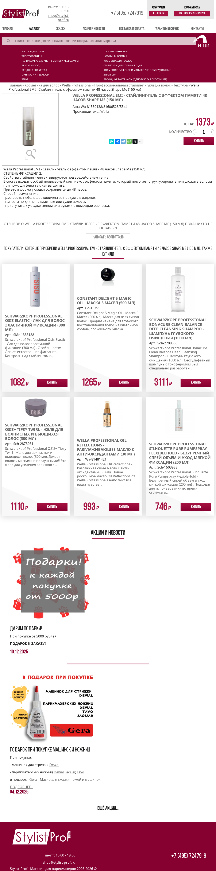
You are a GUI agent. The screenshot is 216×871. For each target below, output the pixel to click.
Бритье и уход (30, 65)
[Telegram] (123, 141)
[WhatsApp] (129, 141)
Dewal (54, 764)
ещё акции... (108, 808)
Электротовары (32, 56)
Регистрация (158, 7)
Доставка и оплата (131, 29)
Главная (13, 29)
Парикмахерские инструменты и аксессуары (50, 60)
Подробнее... (21, 787)
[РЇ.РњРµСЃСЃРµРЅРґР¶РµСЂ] (111, 141)
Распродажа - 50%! (33, 51)
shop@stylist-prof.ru (58, 17)
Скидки (60, 29)
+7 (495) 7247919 (127, 13)
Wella (104, 111)
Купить (199, 141)
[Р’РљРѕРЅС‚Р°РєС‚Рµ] (117, 141)
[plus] (211, 132)
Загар (25, 79)
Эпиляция (110, 74)
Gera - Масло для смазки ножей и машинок (64, 779)
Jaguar (70, 772)
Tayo (80, 772)
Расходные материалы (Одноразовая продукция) (135, 79)
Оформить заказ (194, 13)
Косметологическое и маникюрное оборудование (137, 70)
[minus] (195, 132)
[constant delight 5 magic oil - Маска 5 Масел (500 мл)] (108, 277)
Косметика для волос (118, 60)
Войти (161, 13)
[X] (135, 141)
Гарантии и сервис (167, 29)
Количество (180, 132)
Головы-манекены (115, 51)
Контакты (197, 29)
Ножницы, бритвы (115, 56)
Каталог (34, 29)
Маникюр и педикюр (35, 74)
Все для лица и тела (34, 70)
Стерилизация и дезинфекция (123, 65)
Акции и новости (94, 29)
